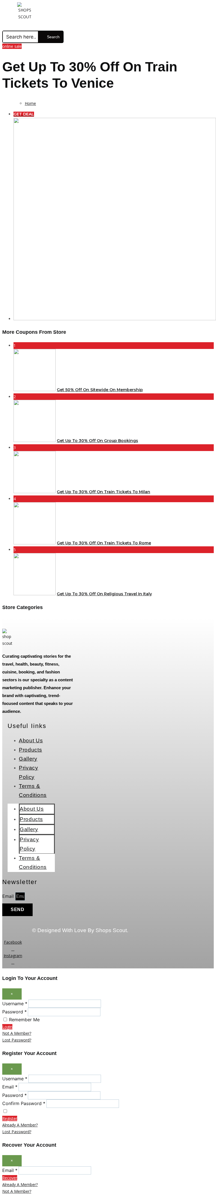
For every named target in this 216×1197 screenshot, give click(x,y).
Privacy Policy (28, 772)
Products (30, 750)
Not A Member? (16, 1033)
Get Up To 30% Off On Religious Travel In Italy (104, 593)
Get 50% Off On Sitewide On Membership (100, 389)
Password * (14, 1012)
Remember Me (24, 1019)
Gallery (28, 759)
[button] (97, 25)
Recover (9, 1177)
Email (8, 896)
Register (9, 1118)
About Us (31, 740)
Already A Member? (20, 1125)
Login (7, 1026)
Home (30, 103)
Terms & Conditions (33, 790)
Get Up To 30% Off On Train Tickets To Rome (104, 542)
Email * (9, 1087)
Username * (14, 1003)
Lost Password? (16, 1040)
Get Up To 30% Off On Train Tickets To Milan (103, 491)
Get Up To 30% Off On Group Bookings (97, 440)
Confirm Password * (23, 1103)
